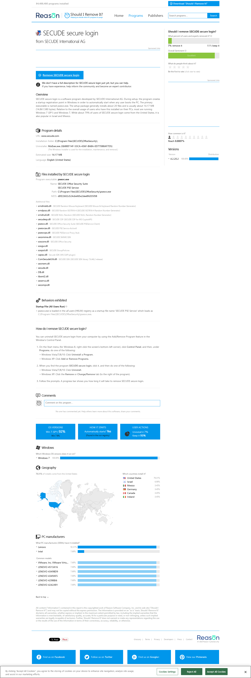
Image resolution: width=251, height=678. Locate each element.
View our (196, 657)
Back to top (41, 597)
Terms (147, 639)
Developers (168, 639)
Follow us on (101, 657)
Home (118, 15)
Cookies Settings (167, 671)
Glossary (137, 639)
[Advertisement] (193, 104)
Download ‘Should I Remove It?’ (190, 3)
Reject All (191, 671)
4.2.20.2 (174, 158)
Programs (136, 15)
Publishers (155, 15)
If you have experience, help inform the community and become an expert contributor (86, 86)
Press (179, 639)
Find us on (54, 657)
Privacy (157, 639)
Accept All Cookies (216, 671)
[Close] (245, 672)
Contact (189, 639)
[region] (125, 672)
